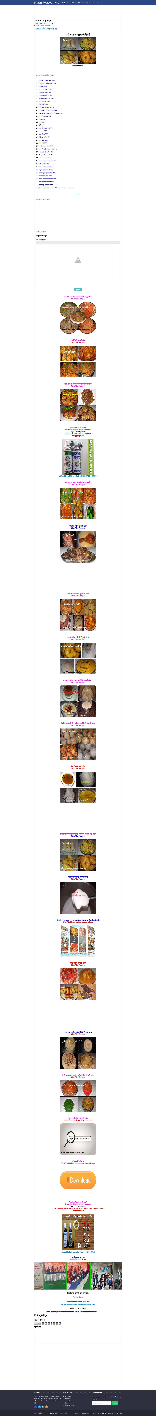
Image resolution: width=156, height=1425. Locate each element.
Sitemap (67, 1403)
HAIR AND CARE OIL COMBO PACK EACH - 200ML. (78, 476)
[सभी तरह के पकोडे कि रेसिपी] (78, 405)
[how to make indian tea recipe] (78, 701)
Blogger (119, 1413)
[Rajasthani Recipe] (78, 615)
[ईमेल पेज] (36, 231)
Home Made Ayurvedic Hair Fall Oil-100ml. (78, 1252)
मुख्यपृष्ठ (78, 289)
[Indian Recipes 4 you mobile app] (78, 1180)
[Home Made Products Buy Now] (78, 457)
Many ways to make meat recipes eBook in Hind (78, 1305)
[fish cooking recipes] (78, 984)
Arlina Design (85, 1413)
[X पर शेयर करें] (42, 231)
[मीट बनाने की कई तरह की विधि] (78, 318)
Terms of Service (69, 1405)
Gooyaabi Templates (104, 1413)
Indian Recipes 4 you (46, 2)
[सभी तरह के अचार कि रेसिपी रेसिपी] (78, 503)
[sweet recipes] (78, 744)
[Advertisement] (78, 12)
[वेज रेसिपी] (78, 361)
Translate (47, 25)
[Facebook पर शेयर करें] (44, 231)
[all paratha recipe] (78, 898)
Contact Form (68, 1396)
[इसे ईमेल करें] (38, 231)
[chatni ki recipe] (78, 1096)
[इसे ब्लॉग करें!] (40, 231)
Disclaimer (68, 1398)
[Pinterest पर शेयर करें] (45, 231)
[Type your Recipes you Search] (78, 1139)
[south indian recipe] (78, 658)
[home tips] (78, 547)
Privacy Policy (68, 1401)
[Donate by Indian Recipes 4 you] (78, 1289)
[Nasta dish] (78, 855)
